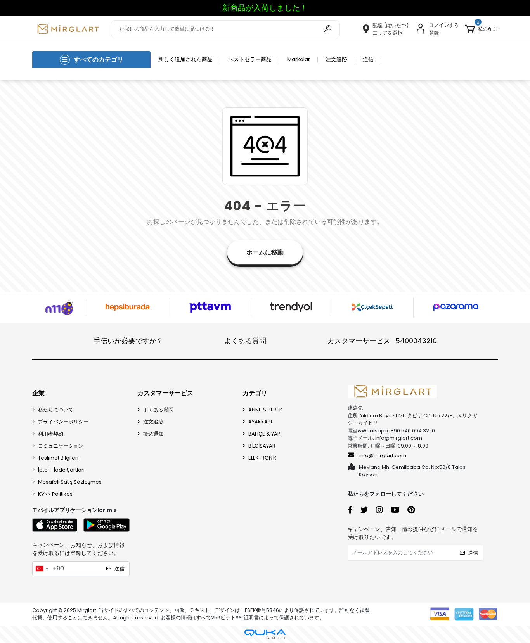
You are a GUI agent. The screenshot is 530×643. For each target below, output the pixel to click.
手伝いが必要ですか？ (128, 341)
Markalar (298, 59)
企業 (38, 393)
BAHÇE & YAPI (265, 433)
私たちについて (55, 409)
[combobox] (41, 569)
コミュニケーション (60, 445)
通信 (368, 59)
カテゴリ (254, 393)
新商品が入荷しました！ (265, 7)
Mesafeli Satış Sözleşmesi (70, 482)
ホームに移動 (265, 252)
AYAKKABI (260, 421)
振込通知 (153, 433)
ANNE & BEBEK (265, 409)
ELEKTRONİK (262, 458)
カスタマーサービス (382, 341)
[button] (481, 29)
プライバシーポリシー (63, 421)
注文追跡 (336, 59)
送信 (119, 568)
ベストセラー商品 (250, 59)
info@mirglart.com (382, 455)
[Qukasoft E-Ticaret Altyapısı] (265, 634)
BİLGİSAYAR (261, 445)
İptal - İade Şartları (61, 470)
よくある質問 (245, 341)
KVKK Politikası (56, 494)
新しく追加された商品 (185, 59)
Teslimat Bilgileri (58, 458)
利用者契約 (50, 433)
